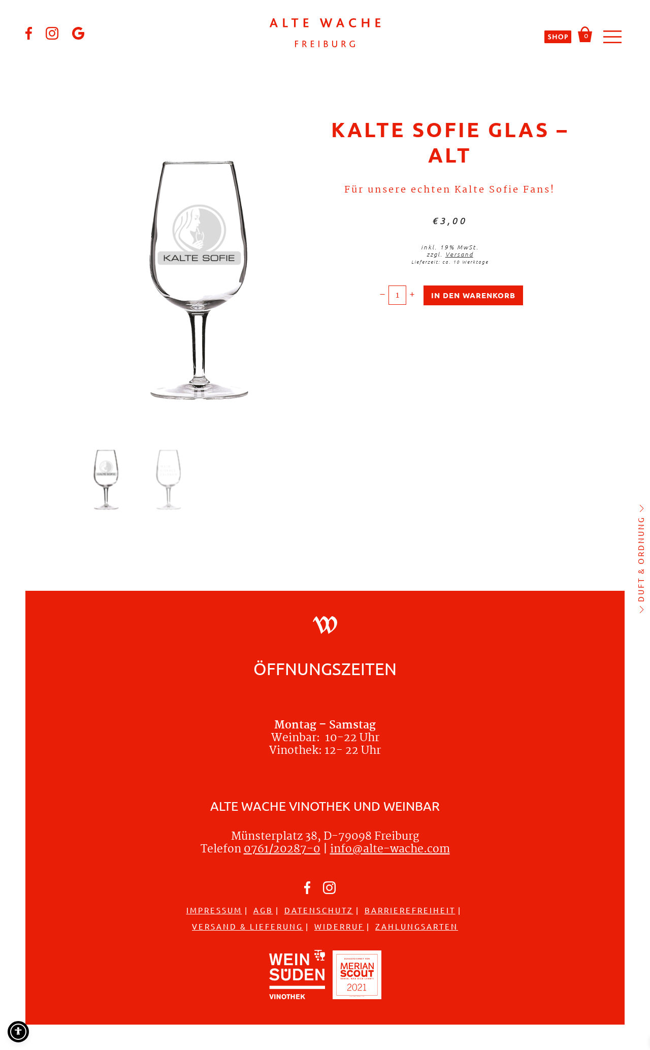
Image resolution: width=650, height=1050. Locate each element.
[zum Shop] (558, 36)
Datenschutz (318, 910)
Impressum (214, 910)
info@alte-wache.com (390, 849)
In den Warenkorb (473, 295)
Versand (459, 254)
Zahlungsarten (416, 926)
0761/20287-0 (282, 849)
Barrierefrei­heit (410, 910)
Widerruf (339, 926)
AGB (263, 910)
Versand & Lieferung (247, 926)
